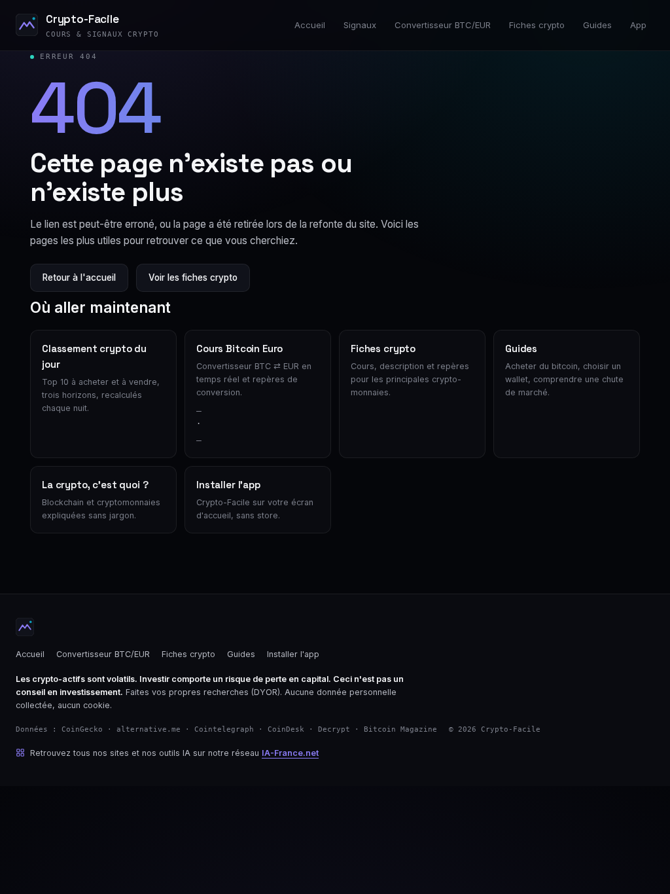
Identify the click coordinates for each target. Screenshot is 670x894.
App (638, 25)
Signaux (360, 25)
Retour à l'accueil (79, 277)
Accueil (309, 25)
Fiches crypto (537, 25)
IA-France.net (290, 753)
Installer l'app (293, 654)
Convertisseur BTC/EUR (443, 25)
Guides (597, 25)
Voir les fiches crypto (193, 277)
